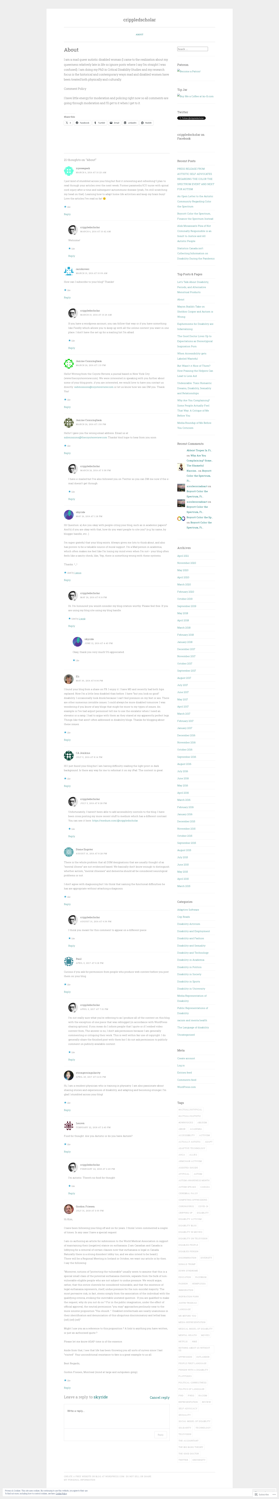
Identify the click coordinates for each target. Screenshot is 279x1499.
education (185, 1277)
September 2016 (186, 756)
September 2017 (186, 670)
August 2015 (184, 850)
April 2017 (183, 706)
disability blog (188, 1225)
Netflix (183, 1341)
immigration (186, 1290)
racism (203, 1395)
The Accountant (189, 1440)
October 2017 (184, 663)
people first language (193, 1363)
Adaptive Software (188, 909)
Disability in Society (189, 974)
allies (193, 1154)
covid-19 (203, 1206)
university (199, 1460)
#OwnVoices (186, 1122)
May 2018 (182, 613)
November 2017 (186, 656)
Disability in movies (190, 1232)
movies (205, 1335)
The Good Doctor (189, 1453)
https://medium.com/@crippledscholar (115, 820)
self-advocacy (188, 1408)
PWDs (191, 1395)
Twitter (183, 1460)
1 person (77, 572)
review (206, 1402)
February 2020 (185, 591)
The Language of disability (193, 1027)
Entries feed (184, 1072)
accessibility (187, 1135)
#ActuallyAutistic (190, 1116)
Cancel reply (160, 1397)
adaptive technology (192, 1148)
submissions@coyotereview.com (94, 386)
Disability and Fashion (190, 938)
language (185, 1309)
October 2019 (184, 598)
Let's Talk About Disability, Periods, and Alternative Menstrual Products (193, 287)
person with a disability (193, 1369)
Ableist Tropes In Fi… (199, 450)
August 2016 (184, 764)
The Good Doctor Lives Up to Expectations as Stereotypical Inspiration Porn (195, 341)
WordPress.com (186, 1087)
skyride (80, 512)
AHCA (182, 1154)
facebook (201, 1277)
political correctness (193, 1382)
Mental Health (188, 1335)
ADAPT (208, 1141)
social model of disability (195, 1421)
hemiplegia (199, 1283)
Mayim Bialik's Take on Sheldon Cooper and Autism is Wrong (195, 311)
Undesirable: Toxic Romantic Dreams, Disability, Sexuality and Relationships (194, 388)
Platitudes (185, 1376)
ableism (202, 1122)
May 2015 (182, 871)
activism (204, 1135)
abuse (182, 1129)
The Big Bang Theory (191, 1447)
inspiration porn (189, 1296)
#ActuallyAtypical (190, 1109)
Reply (67, 214)
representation (188, 1402)
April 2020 (183, 577)
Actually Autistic (190, 1141)
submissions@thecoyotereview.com (85, 437)
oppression (185, 1357)
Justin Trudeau (188, 1303)
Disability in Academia (190, 959)
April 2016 (183, 792)
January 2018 (184, 642)
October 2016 (184, 749)
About (139, 34)
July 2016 (182, 771)
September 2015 (186, 842)
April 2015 (183, 878)
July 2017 (182, 685)
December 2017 (186, 649)
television (185, 1434)
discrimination (187, 1257)
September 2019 (186, 606)
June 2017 (183, 692)
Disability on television (193, 1238)
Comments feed (186, 1079)
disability (203, 1212)
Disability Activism (188, 923)
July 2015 (182, 857)
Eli (77, 676)
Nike (194, 1341)
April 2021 (183, 555)
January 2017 (184, 728)
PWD (181, 1395)
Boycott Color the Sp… (200, 517)
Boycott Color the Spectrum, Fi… (199, 475)
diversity (206, 1257)
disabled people (188, 1245)
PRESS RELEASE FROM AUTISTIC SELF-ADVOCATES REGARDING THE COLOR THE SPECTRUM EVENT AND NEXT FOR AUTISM (195, 179)
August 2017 (184, 677)
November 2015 (186, 828)
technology (203, 1427)
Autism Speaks (187, 1187)
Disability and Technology (193, 952)
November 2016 (186, 742)
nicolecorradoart (197, 486)
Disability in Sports (188, 981)
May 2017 (182, 699)
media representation (192, 1322)
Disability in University (191, 988)
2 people (82, 618)
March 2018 (184, 627)
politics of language (192, 1389)
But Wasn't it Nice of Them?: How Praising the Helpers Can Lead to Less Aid (195, 370)
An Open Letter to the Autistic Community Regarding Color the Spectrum (195, 201)
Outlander (203, 1357)
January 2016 (184, 814)
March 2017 (183, 713)
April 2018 (183, 620)
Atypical (184, 1174)
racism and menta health (192, 1020)
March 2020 (184, 584)
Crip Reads (183, 916)
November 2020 (186, 562)
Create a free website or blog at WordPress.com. (94, 1476)
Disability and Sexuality (191, 945)
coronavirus (186, 1206)
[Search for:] (192, 49)
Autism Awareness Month (194, 1180)
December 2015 (186, 821)
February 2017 (185, 720)
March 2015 (183, 886)
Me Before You (187, 1315)
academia (196, 1129)
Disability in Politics (189, 967)
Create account (186, 1058)
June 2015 (183, 864)
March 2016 (184, 799)
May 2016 (182, 785)
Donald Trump (187, 1264)
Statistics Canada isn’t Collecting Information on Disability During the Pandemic (196, 253)
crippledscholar (139, 19)
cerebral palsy (188, 1193)
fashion (183, 1283)
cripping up (186, 1212)
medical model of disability (196, 1328)
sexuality (185, 1415)
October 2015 (184, 835)
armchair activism (190, 1161)
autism (198, 1174)
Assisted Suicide (188, 1167)
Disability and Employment (193, 931)
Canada (205, 1187)
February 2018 (185, 634)
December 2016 (186, 735)
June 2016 (183, 778)
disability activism (190, 1219)
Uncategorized (186, 1034)
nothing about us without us (194, 1349)
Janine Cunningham (89, 361)
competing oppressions (193, 1199)
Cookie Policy (61, 1493)
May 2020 (182, 570)
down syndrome (188, 1270)
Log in (181, 1065)
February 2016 (185, 807)
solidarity (185, 1427)
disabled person (188, 1251)
